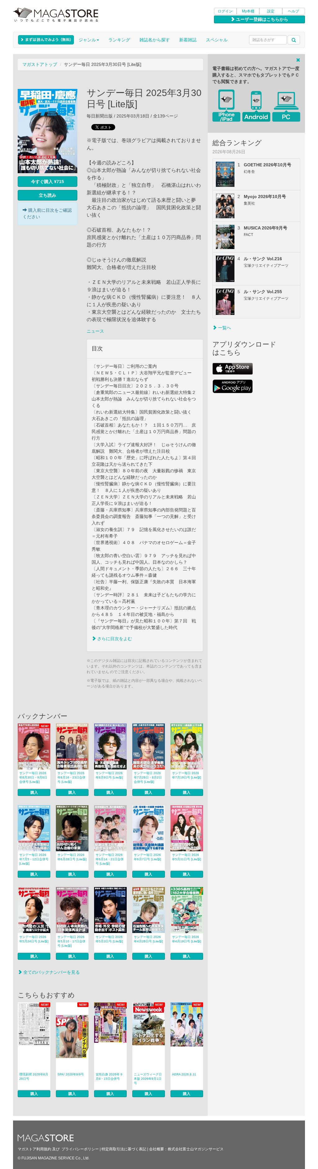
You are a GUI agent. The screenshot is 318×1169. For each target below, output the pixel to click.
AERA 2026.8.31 (184, 1074)
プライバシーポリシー (80, 1149)
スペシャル (217, 39)
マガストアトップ (39, 64)
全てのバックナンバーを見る (51, 972)
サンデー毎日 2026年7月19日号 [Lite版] (186, 775)
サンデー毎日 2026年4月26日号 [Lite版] (148, 939)
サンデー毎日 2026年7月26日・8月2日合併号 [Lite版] (148, 777)
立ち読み (47, 195)
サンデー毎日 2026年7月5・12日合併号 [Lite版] (33, 859)
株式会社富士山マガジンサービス (196, 1149)
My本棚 (248, 11)
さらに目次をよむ (114, 638)
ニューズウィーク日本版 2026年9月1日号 (148, 1079)
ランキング (119, 39)
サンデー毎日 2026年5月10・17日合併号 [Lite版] (71, 941)
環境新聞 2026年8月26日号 (33, 1076)
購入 (34, 792)
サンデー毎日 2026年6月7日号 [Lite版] (147, 857)
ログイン (225, 11)
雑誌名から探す (154, 39)
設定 (271, 11)
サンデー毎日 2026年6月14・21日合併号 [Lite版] (110, 859)
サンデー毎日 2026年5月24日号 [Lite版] (33, 939)
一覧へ (224, 327)
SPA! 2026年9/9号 (70, 1074)
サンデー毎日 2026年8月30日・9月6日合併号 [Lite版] (33, 777)
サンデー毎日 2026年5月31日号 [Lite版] (186, 857)
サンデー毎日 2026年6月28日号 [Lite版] (72, 857)
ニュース (95, 331)
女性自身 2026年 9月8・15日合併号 (109, 1076)
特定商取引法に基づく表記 (124, 1149)
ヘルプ (293, 11)
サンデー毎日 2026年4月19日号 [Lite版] (186, 939)
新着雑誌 (188, 39)
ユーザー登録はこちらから (261, 19)
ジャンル (87, 39)
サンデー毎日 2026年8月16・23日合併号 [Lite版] (71, 777)
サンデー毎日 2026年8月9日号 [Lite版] (109, 775)
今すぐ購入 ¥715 (47, 181)
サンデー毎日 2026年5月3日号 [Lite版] (109, 939)
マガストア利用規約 (34, 1149)
